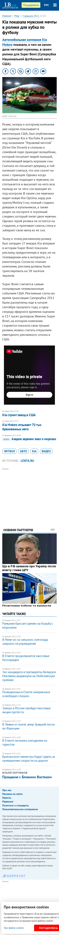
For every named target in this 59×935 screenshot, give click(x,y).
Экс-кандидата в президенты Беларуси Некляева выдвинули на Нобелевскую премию (29, 676)
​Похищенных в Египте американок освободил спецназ (26, 694)
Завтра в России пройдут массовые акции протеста (26, 710)
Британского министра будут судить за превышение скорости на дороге (28, 758)
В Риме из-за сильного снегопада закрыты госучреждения (25, 641)
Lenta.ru (27, 461)
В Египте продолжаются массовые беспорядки (25, 658)
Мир (16, 15)
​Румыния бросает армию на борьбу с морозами (27, 625)
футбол (9, 451)
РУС (46, 5)
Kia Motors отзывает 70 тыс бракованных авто (21, 427)
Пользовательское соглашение (20, 809)
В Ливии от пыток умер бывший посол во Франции (28, 726)
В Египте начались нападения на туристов (24, 742)
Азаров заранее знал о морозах (30, 439)
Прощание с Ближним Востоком (27, 777)
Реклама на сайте (12, 794)
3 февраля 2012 (30, 15)
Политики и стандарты (15, 805)
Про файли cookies (14, 927)
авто (23, 451)
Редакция (7, 801)
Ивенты (6, 797)
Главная (6, 15)
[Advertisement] (29, 493)
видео (46, 451)
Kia (34, 451)
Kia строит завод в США (19, 415)
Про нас (6, 790)
